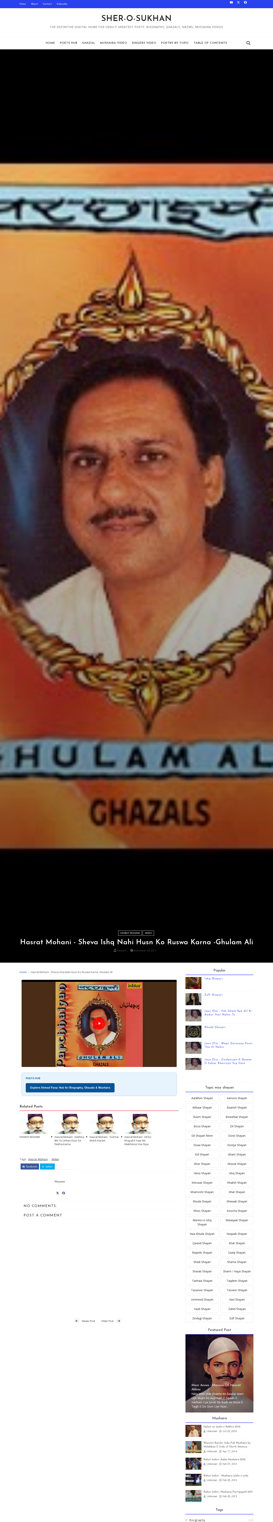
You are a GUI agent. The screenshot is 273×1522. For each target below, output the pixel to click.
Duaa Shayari (202, 1145)
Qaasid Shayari (202, 1243)
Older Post (107, 1321)
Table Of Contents (210, 43)
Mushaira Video (113, 43)
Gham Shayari (237, 1154)
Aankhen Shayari (202, 1098)
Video (148, 933)
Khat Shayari (237, 1192)
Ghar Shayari (202, 1164)
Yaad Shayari (202, 1309)
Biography (197, 1520)
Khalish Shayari (237, 1182)
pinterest (66, 1166)
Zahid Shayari (237, 1309)
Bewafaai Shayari (237, 1117)
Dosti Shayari (236, 1136)
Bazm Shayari (202, 1117)
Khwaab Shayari (237, 1201)
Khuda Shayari (215, 1027)
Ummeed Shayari (202, 1299)
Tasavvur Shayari (202, 1290)
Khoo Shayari (202, 1211)
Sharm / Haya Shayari (237, 1271)
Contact (47, 4)
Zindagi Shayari (202, 1318)
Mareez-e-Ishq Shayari (202, 1222)
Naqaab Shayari (237, 1234)
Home (23, 4)
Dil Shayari (237, 1126)
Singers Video (144, 43)
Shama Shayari (236, 1262)
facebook (31, 1166)
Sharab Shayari (202, 1271)
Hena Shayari (202, 1173)
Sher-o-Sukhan (136, 19)
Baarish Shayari (237, 1107)
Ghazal (88, 43)
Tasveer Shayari (237, 1290)
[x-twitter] (238, 4)
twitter (49, 1166)
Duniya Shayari (236, 1145)
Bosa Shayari (202, 1126)
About (34, 4)
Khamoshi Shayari (202, 1192)
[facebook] (245, 4)
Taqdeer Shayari (236, 1281)
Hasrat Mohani (130, 933)
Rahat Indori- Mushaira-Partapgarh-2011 (227, 1492)
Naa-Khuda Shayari (202, 1234)
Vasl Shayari (237, 1299)
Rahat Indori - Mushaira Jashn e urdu (225, 1475)
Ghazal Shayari (236, 1164)
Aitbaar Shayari (202, 1107)
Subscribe (62, 4)
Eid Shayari (202, 1154)
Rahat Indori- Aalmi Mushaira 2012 (224, 1459)
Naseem (122, 950)
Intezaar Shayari (202, 1182)
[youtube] (231, 4)
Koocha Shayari (237, 1211)
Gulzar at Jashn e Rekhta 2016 (221, 1426)
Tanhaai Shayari (202, 1281)
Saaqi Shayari (236, 1252)
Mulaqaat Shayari (237, 1220)
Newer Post (88, 1321)
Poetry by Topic (175, 43)
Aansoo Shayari (237, 1098)
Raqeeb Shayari (202, 1252)
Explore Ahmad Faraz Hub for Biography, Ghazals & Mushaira (70, 1087)
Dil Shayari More (202, 1136)
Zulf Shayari (213, 995)
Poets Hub (68, 43)
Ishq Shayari (213, 978)
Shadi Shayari (202, 1262)
